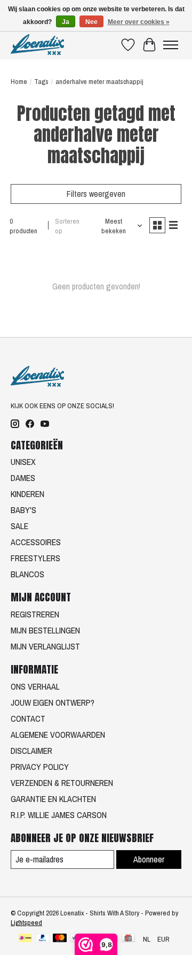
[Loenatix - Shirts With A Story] (37, 45)
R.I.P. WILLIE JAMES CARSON (59, 815)
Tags (41, 81)
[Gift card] (128, 939)
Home (19, 81)
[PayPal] (43, 939)
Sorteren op (67, 225)
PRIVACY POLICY (40, 767)
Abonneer (148, 859)
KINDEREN (27, 494)
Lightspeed (26, 922)
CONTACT (28, 718)
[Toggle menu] (170, 45)
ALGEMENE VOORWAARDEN (58, 734)
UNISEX (23, 462)
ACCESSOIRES (36, 542)
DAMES (23, 478)
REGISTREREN (35, 614)
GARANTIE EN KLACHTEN (53, 799)
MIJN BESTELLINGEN (45, 630)
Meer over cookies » (139, 22)
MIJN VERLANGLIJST (45, 646)
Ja (65, 22)
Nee (91, 22)
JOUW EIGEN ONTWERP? (52, 702)
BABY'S (23, 510)
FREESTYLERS (35, 558)
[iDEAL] (25, 939)
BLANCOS (27, 574)
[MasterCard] (60, 939)
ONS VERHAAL (35, 686)
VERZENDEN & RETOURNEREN (62, 783)
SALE (19, 526)
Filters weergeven (96, 194)
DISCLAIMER (31, 751)
